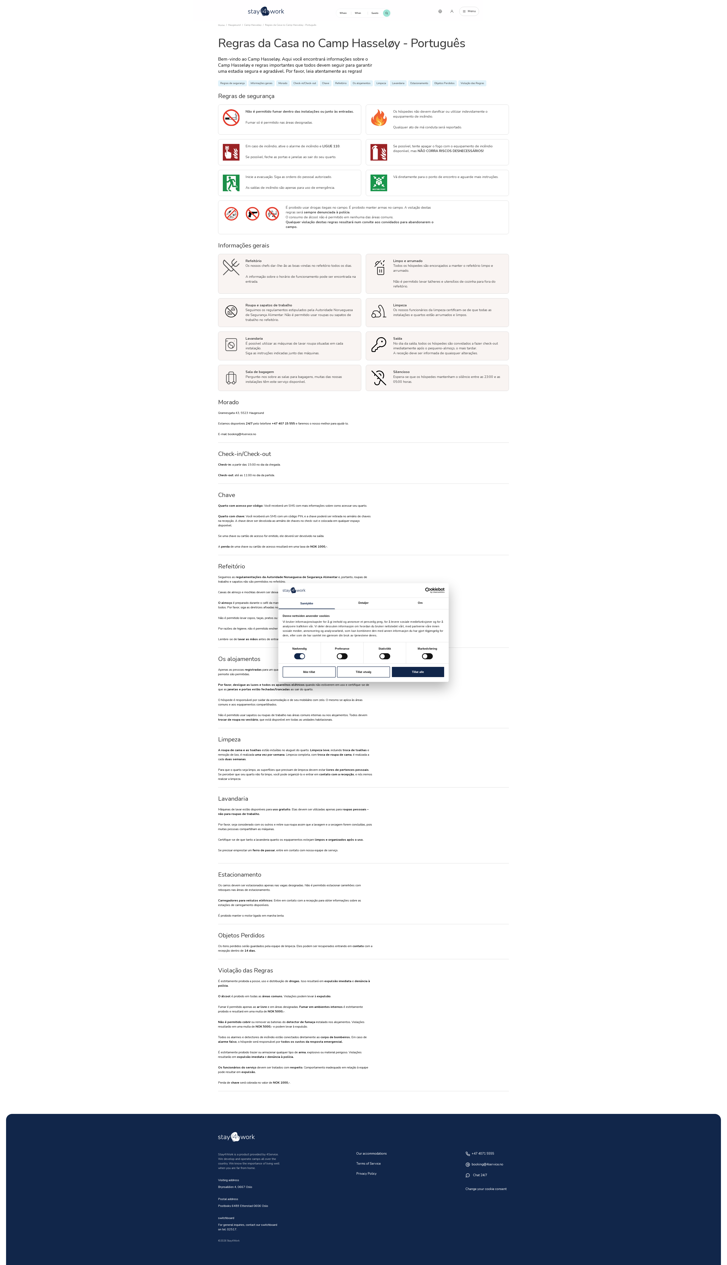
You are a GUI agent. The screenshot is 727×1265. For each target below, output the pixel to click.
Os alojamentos (362, 83)
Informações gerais (261, 83)
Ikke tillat (309, 671)
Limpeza (381, 83)
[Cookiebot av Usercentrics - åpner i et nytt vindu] (428, 590)
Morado (282, 83)
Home (221, 25)
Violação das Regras (472, 83)
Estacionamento (419, 83)
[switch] (342, 656)
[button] (343, 13)
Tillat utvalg (363, 671)
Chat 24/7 (480, 1175)
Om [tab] (420, 602)
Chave (325, 83)
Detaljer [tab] (363, 602)
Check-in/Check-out (304, 83)
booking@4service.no (487, 1164)
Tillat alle (418, 671)
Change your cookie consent (486, 1189)
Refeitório (341, 83)
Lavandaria (398, 83)
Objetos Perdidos (444, 83)
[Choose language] (440, 11)
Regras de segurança (232, 83)
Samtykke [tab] (306, 603)
